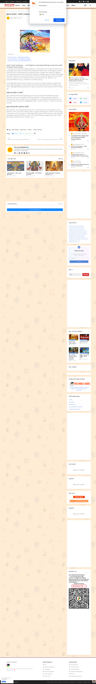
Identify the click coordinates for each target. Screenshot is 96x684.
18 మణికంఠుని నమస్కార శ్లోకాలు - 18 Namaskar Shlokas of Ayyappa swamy (79, 155)
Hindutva (82, 229)
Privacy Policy (18, 1)
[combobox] (42, 14)
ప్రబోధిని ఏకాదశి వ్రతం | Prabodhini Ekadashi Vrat (20, 60)
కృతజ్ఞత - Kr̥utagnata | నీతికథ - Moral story (84, 356)
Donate (55, 682)
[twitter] (22, 153)
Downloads (72, 402)
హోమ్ (8, 11)
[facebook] (79, 1)
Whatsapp (30, 133)
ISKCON (72, 674)
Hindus (76, 229)
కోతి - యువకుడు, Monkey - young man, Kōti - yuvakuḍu (73, 357)
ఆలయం (67, 5)
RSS (45, 665)
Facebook (15, 133)
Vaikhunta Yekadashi (13, 11)
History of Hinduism (78, 231)
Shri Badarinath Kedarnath (76, 676)
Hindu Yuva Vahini (48, 674)
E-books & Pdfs (72, 404)
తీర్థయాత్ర (71, 241)
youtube (74, 102)
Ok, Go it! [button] (3, 681)
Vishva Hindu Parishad (49, 671)
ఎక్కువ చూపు (60, 158)
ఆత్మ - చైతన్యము (72, 234)
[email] (29, 153)
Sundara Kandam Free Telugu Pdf (76, 406)
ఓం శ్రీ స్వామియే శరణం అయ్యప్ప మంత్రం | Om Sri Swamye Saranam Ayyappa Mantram (80, 137)
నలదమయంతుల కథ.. (84, 341)
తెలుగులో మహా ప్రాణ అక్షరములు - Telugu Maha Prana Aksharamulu (79, 146)
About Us (7, 1)
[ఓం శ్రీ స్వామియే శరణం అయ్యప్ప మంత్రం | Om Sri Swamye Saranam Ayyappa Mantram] (79, 121)
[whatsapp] (82, 1)
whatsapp (85, 98)
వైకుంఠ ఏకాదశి (23, 129)
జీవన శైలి (85, 239)
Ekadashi (30, 129)
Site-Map (84, 682)
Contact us (12, 1)
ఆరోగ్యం (73, 5)
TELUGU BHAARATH (20, 147)
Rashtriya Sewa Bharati (49, 667)
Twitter (22, 133)
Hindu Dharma (72, 226)
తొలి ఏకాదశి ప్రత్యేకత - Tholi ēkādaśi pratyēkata (20, 59)
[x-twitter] (86, 1)
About (52, 682)
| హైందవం (17, 5)
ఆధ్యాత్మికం (84, 234)
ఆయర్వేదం (71, 236)
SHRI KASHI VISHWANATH (76, 671)
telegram (85, 102)
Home (48, 682)
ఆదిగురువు (78, 234)
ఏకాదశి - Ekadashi (15, 129)
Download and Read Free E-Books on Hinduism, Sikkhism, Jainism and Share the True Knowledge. (79, 388)
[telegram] (84, 1)
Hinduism (71, 229)
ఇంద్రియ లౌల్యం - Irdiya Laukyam (72, 342)
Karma (85, 231)
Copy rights (25, 1)
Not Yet (47, 20)
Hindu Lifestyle (80, 226)
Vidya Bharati (47, 669)
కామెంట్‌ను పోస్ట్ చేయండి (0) (35, 210)
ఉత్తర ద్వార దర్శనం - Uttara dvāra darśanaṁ (19, 57)
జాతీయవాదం (80, 239)
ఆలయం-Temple (73, 239)
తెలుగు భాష (77, 241)
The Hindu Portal (74, 665)
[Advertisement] (43, 25)
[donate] (26, 153)
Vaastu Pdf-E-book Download (75, 409)
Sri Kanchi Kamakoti (75, 669)
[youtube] (88, 1)
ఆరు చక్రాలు (77, 236)
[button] (90, 5)
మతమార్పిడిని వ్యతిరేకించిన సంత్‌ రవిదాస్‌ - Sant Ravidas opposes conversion (78, 79)
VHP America (47, 676)
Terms (88, 682)
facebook (74, 98)
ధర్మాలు (23, 5)
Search (85, 274)
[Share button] (34, 133)
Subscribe (59, 20)
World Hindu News (75, 667)
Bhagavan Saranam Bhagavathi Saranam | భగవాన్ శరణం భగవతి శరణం (80, 165)
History (71, 231)
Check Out (4, 679)
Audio (71, 399)
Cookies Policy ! (73, 682)
